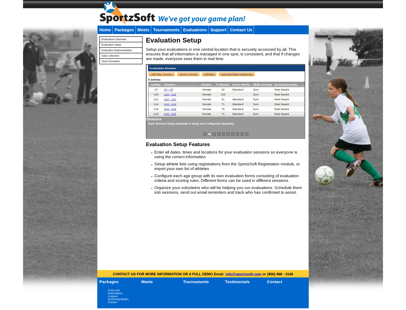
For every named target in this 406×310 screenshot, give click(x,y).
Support (218, 29)
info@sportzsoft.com (243, 274)
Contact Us (241, 29)
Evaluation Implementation (117, 50)
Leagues (113, 296)
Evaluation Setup (111, 44)
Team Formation (111, 61)
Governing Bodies (118, 299)
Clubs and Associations (115, 292)
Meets (143, 29)
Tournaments (166, 29)
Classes (112, 302)
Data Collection (110, 55)
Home (105, 29)
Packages (124, 29)
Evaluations (195, 29)
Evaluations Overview (114, 39)
